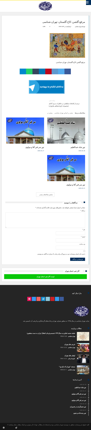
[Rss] (29, 299)
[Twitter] (57, 299)
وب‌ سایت (82, 244)
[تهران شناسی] (45, 1)
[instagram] (34, 299)
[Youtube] (38, 299)
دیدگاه (82, 211)
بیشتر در (50, 113)
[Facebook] (62, 299)
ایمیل (83, 237)
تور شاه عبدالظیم (78, 147)
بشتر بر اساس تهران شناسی (63, 113)
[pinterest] (48, 71)
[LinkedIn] (48, 299)
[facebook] (67, 71)
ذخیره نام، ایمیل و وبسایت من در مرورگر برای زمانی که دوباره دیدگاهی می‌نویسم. (61, 254)
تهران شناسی (78, 26)
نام (83, 229)
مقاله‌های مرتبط (80, 113)
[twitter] (61, 71)
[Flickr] (43, 299)
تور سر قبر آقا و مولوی (34, 147)
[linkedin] (42, 71)
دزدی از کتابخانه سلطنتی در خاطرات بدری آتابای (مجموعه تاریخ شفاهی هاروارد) (64, 103)
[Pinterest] (52, 299)
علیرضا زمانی (71, 358)
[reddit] (55, 71)
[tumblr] (35, 71)
